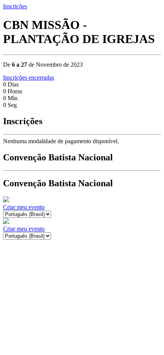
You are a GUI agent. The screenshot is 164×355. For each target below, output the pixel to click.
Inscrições (15, 6)
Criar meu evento (24, 207)
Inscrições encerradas (28, 77)
